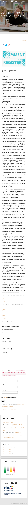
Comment (5, 352)
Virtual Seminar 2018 (7, 451)
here (17, 321)
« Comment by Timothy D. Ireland (9, 409)
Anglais (3, 315)
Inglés (3, 307)
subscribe (5, 397)
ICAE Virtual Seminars (9, 1)
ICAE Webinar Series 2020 (8, 447)
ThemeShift (17, 503)
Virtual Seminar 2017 (7, 449)
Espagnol (4, 318)
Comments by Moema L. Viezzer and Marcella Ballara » (14, 411)
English (3, 298)
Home (13, 5)
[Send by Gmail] (9, 45)
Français (3, 299)
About (18, 5)
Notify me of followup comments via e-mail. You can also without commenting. (13, 396)
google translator (15, 324)
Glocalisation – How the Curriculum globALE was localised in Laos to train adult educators (14, 429)
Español (3, 301)
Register (24, 5)
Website (4, 390)
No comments (24, 40)
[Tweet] (6, 45)
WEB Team (7, 37)
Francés (3, 309)
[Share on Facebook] (3, 45)
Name (3, 378)
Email (3, 384)
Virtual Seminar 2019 (7, 453)
